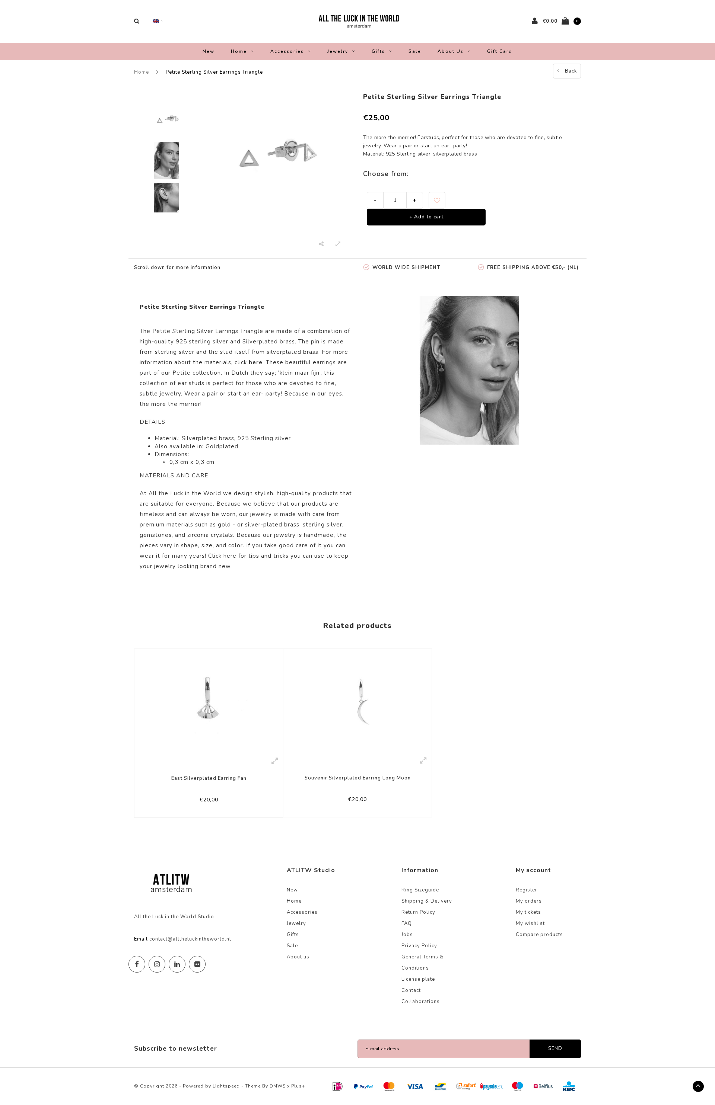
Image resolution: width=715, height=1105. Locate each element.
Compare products (539, 934)
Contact (411, 990)
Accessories (287, 51)
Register (526, 890)
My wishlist (530, 923)
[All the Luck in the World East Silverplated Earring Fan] (208, 700)
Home (239, 51)
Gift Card (499, 51)
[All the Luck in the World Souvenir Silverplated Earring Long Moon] (357, 700)
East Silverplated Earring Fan (209, 778)
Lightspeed (226, 1086)
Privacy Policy (419, 945)
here (229, 556)
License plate (418, 979)
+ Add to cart (426, 217)
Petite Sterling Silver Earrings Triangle (214, 72)
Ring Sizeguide (420, 890)
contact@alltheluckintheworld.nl (190, 939)
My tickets (528, 912)
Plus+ (298, 1086)
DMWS (278, 1086)
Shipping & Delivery (426, 901)
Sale (415, 51)
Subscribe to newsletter (175, 1048)
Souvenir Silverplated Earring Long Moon (358, 778)
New (208, 51)
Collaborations (420, 1001)
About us (451, 51)
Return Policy (418, 912)
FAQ (406, 923)
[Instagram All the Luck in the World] (157, 964)
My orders (529, 901)
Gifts (378, 51)
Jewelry (337, 51)
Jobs (407, 934)
